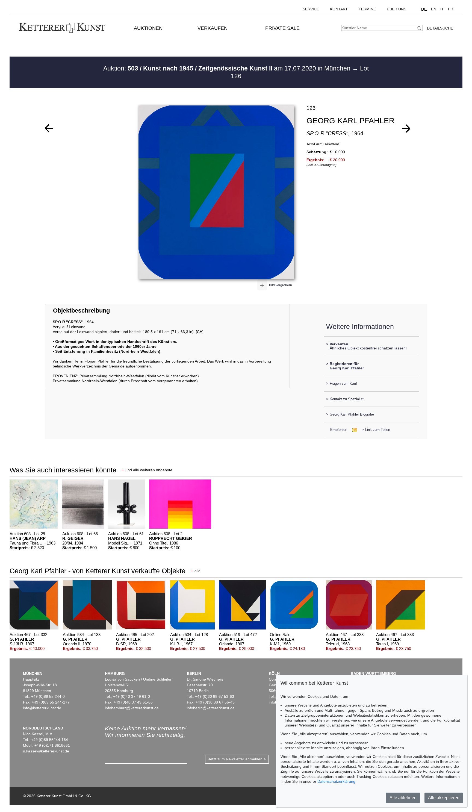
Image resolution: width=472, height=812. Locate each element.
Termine (367, 9)
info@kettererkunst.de (42, 708)
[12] (406, 128)
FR (450, 9)
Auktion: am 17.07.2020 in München (227, 68)
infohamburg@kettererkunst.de (132, 708)
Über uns (396, 9)
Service (311, 9)
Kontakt (339, 9)
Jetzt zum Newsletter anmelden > (237, 759)
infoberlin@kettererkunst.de (211, 708)
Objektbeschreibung (81, 310)
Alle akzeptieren (443, 797)
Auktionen (148, 28)
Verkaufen (212, 28)
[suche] (420, 28)
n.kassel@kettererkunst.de (46, 751)
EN (433, 9)
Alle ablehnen (403, 797)
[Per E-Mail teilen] (353, 430)
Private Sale (282, 28)
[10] (49, 128)
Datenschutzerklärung (336, 781)
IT (442, 9)
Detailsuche (440, 28)
